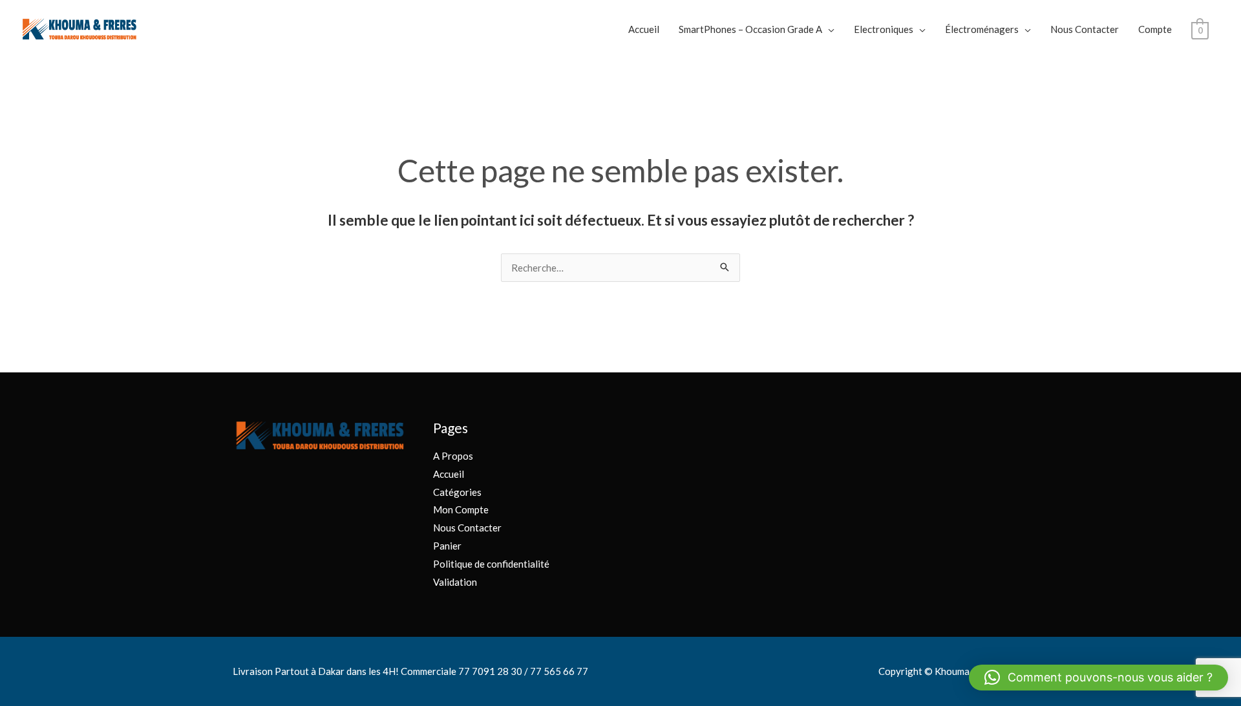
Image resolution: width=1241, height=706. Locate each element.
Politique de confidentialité (491, 564)
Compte (1155, 29)
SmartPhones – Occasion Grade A (750, 29)
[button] (1098, 677)
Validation (455, 582)
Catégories (457, 492)
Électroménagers (982, 29)
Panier (447, 545)
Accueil (643, 29)
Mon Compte (461, 509)
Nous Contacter (1084, 29)
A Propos (453, 456)
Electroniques (883, 29)
